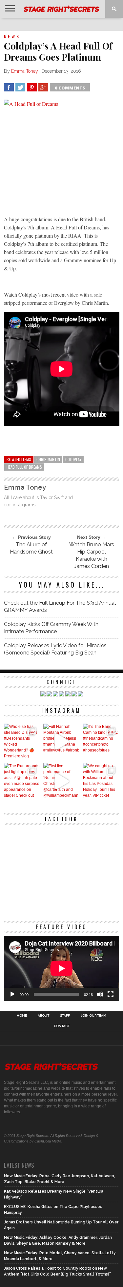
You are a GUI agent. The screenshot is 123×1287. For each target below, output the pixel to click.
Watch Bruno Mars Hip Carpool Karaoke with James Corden (91, 555)
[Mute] (100, 994)
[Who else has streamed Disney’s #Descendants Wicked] (22, 742)
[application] (61, 968)
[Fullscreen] (110, 994)
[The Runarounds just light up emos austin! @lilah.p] (22, 781)
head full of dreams (24, 467)
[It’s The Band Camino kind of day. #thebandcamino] (101, 742)
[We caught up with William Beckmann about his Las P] (101, 781)
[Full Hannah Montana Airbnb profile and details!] (61, 742)
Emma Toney (24, 71)
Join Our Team (93, 1015)
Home (22, 1015)
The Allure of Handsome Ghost (31, 548)
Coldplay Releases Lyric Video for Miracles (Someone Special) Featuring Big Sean (55, 649)
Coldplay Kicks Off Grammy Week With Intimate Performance (51, 627)
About (43, 1015)
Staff (65, 1015)
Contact (62, 1026)
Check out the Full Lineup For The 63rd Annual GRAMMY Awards (60, 606)
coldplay (73, 459)
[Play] (12, 994)
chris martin (48, 459)
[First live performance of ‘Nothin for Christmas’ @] (61, 781)
